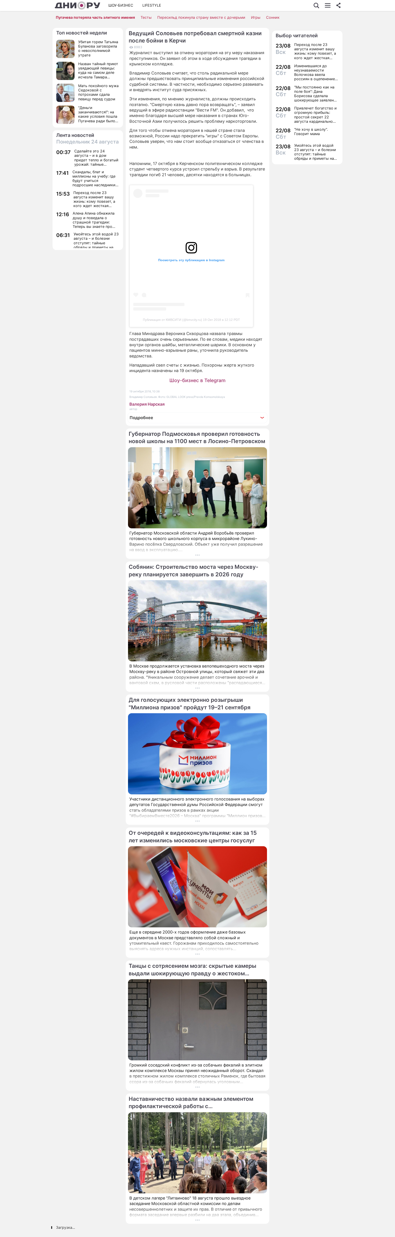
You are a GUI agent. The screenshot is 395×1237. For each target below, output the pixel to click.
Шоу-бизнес (120, 5)
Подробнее (141, 417)
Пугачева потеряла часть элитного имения (95, 17)
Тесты (146, 17)
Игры (255, 17)
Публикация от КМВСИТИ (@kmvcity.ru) (172, 320)
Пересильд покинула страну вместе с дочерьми (201, 17)
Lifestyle (151, 5)
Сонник (273, 17)
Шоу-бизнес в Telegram (197, 380)
